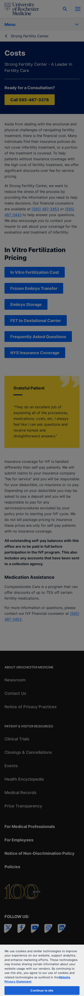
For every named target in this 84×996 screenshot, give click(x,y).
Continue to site (41, 990)
